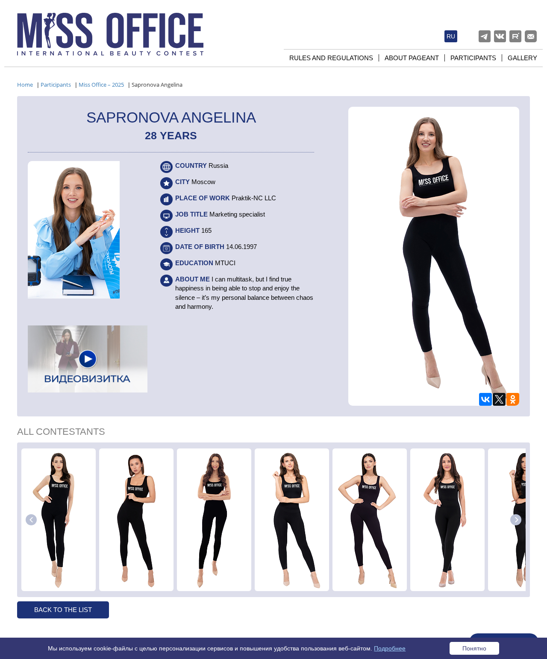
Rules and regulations (331, 58)
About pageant (412, 58)
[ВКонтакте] (485, 399)
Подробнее (390, 648)
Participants (473, 58)
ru (451, 36)
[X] (499, 399)
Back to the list (63, 609)
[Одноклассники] (512, 399)
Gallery (522, 58)
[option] (58, 519)
